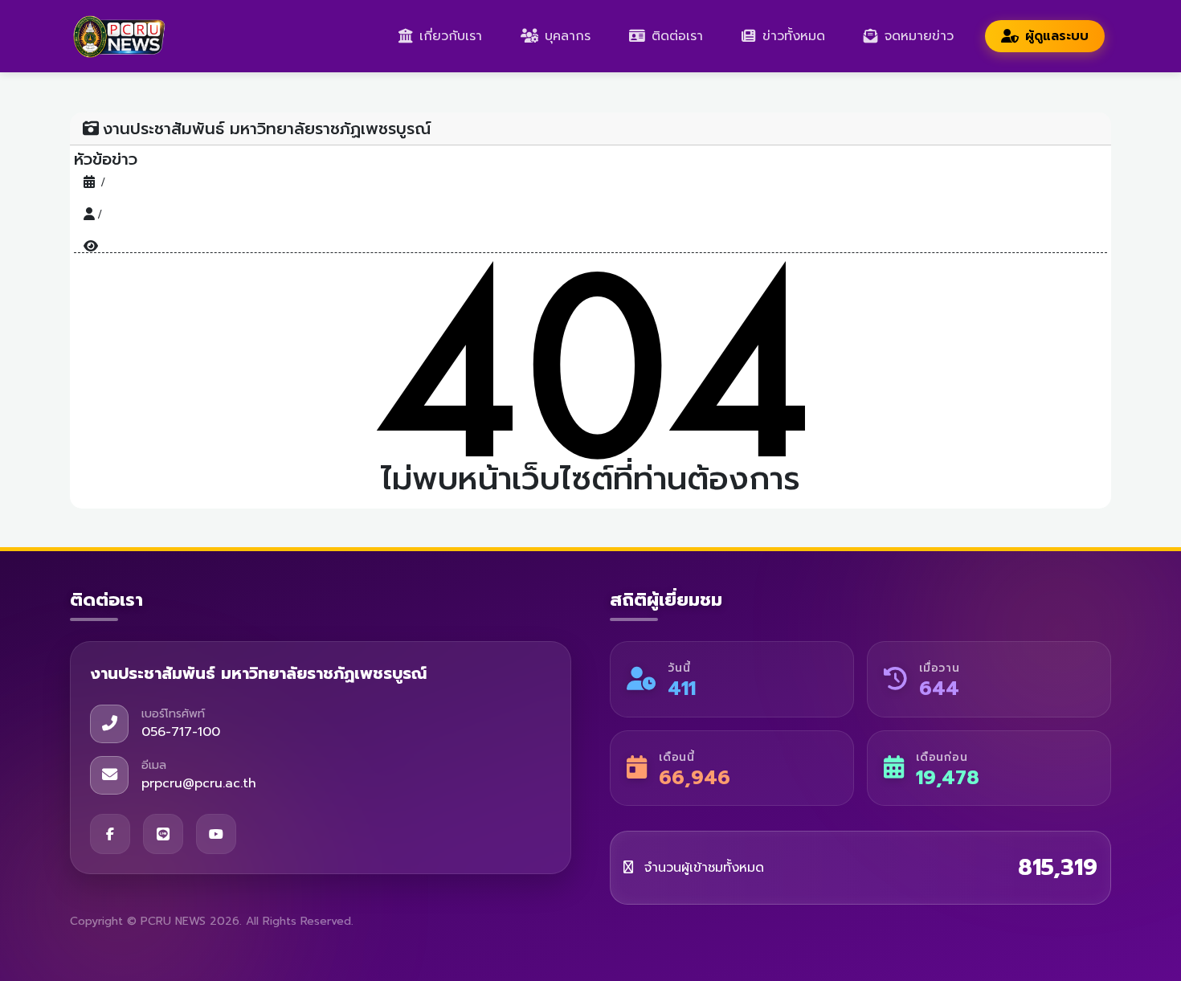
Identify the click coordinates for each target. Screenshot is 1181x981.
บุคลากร (567, 36)
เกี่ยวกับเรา (450, 36)
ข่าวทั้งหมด (793, 36)
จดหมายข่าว (919, 36)
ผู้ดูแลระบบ (1057, 36)
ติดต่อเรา (677, 36)
